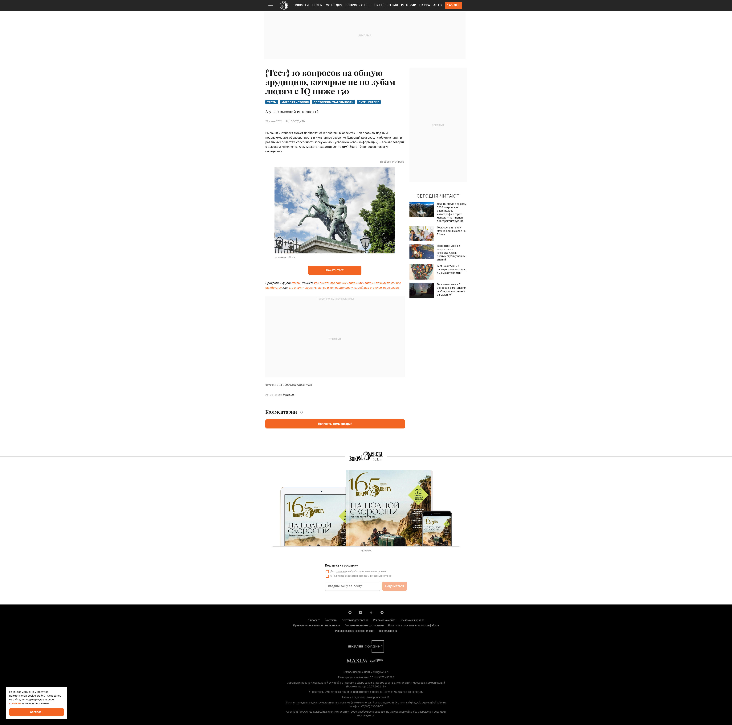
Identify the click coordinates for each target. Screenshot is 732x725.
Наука (424, 5)
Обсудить (298, 121)
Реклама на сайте (384, 620)
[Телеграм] (382, 612)
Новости (301, 5)
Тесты (317, 5)
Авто (437, 5)
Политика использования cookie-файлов (413, 625)
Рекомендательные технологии (354, 630)
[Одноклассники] (371, 612)
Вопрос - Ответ (358, 5)
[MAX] (350, 612)
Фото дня (334, 5)
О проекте (314, 620)
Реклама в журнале (412, 620)
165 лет (453, 5)
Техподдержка (388, 630)
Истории (408, 5)
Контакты (331, 620)
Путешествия (386, 5)
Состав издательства (355, 620)
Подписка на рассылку (341, 565)
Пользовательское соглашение (364, 625)
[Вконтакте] (360, 612)
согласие (341, 571)
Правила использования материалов (316, 625)
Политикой (338, 576)
